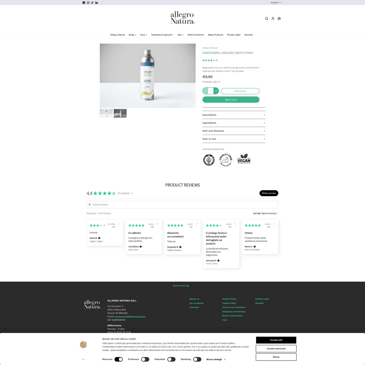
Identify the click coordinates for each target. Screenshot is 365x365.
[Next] (191, 75)
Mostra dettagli (214, 359)
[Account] (273, 18)
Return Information (232, 315)
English (274, 2)
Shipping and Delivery (234, 311)
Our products (196, 303)
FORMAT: (207, 81)
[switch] (145, 359)
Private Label (262, 299)
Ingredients (209, 123)
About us (194, 299)
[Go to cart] (279, 18)
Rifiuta (276, 357)
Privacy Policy (229, 299)
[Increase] (216, 90)
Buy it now (231, 99)
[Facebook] (84, 2)
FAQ (224, 320)
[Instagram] (88, 2)
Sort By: (257, 213)
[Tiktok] (92, 2)
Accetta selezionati (276, 348)
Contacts (194, 307)
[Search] (266, 18)
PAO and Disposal (213, 131)
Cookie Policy (229, 303)
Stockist (259, 303)
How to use (209, 138)
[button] (132, 193)
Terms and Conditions (233, 307)
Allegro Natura (210, 47)
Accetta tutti (276, 340)
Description (209, 115)
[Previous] (104, 75)
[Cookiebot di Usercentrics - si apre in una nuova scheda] (83, 359)
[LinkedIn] (96, 2)
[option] (148, 75)
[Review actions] (119, 224)
